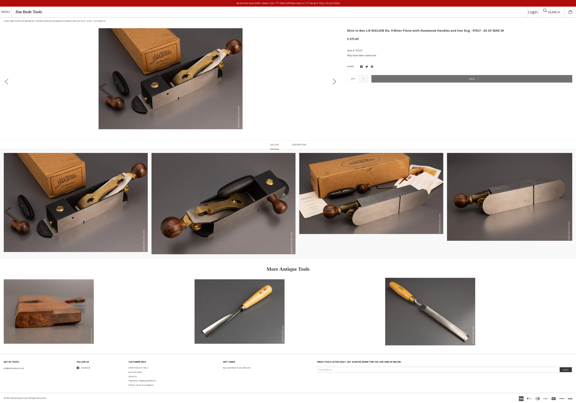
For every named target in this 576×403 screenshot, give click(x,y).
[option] (170, 78)
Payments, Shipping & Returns (142, 380)
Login (533, 11)
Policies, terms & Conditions (141, 385)
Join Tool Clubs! (135, 372)
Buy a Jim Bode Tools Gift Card (236, 367)
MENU (5, 12)
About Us (133, 376)
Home (6, 21)
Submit (566, 370)
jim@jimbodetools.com (14, 368)
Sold (472, 78)
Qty (353, 78)
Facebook (85, 367)
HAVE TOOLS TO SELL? (138, 367)
